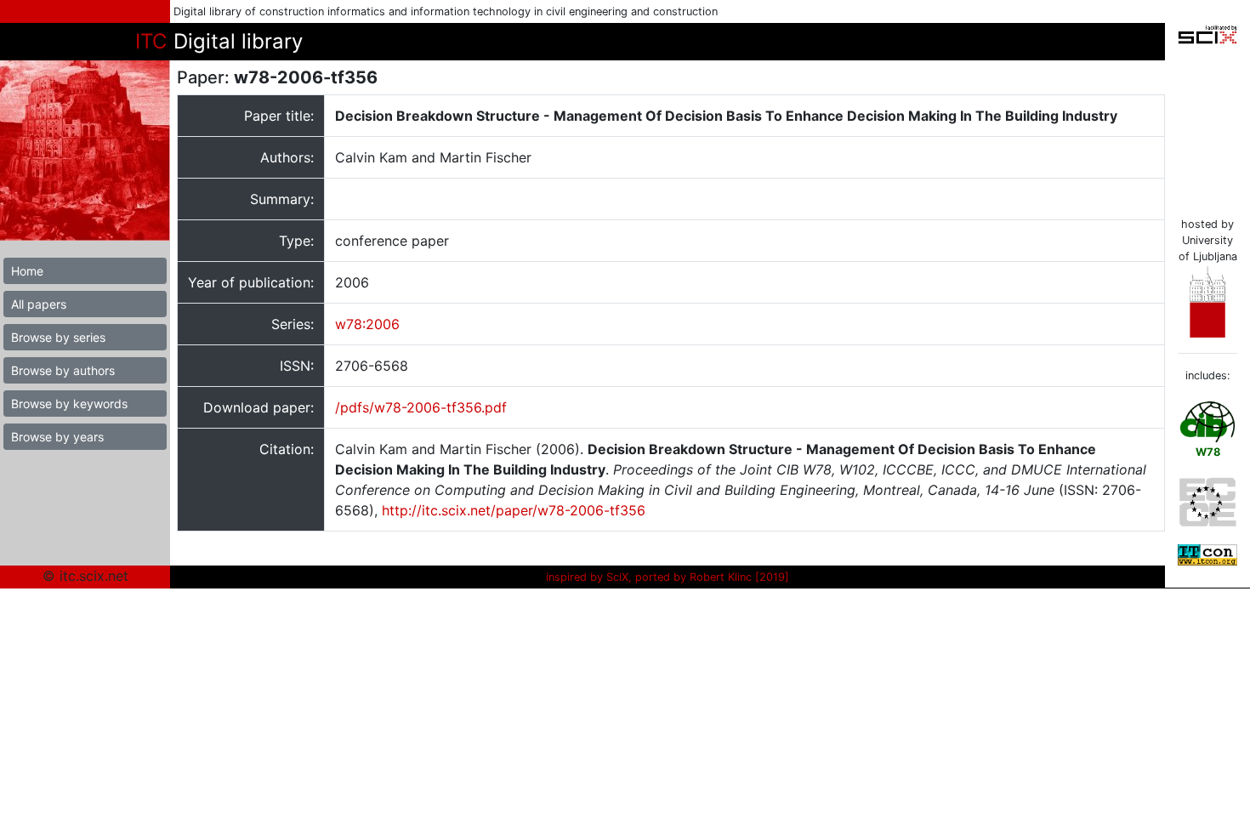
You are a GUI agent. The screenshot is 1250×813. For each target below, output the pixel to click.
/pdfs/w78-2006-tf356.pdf (421, 407)
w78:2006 (367, 324)
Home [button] (27, 271)
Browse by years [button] (57, 436)
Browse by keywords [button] (69, 403)
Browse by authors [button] (63, 370)
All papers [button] (38, 304)
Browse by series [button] (58, 337)
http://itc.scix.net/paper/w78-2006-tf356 (513, 510)
